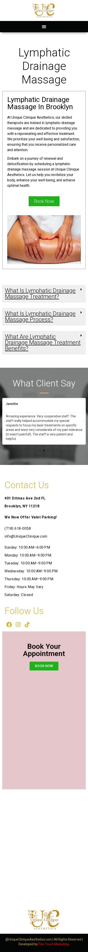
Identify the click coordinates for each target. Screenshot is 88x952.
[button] (44, 26)
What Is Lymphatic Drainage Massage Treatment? (40, 293)
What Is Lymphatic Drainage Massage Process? (40, 316)
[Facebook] (9, 624)
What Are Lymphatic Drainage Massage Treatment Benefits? (43, 342)
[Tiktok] (27, 624)
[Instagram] (18, 624)
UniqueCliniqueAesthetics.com (30, 939)
